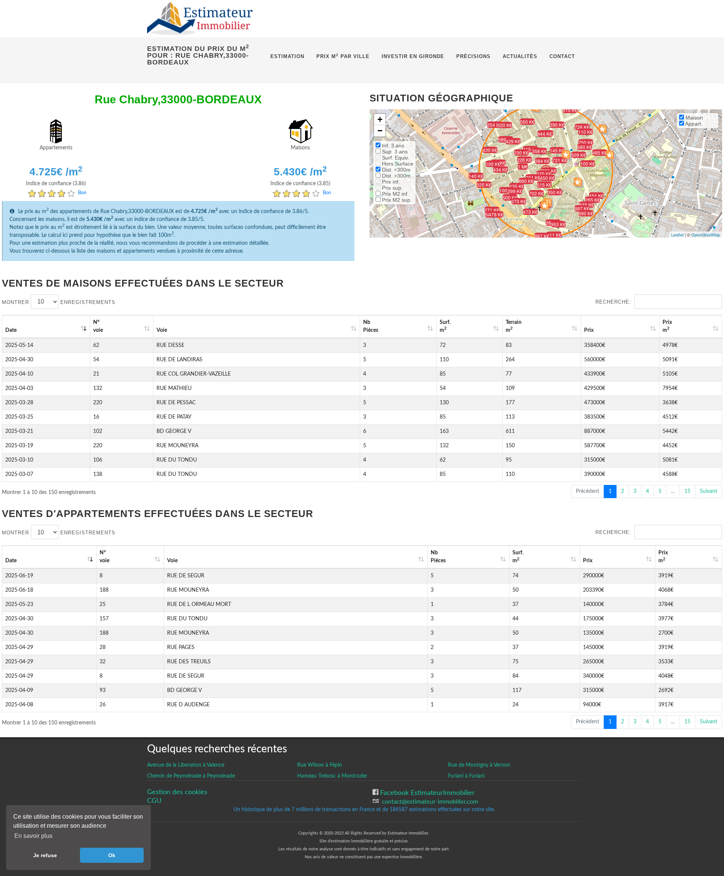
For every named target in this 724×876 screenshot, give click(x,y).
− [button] (379, 130)
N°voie (98, 326)
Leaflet (677, 235)
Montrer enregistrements (58, 302)
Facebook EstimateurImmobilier (426, 793)
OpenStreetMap (705, 235)
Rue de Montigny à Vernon (479, 765)
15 (687, 491)
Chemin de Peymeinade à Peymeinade (191, 776)
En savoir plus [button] (33, 836)
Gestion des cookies (177, 792)
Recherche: (613, 302)
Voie (161, 330)
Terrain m (514, 326)
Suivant (708, 491)
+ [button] (379, 119)
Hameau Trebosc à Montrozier (332, 776)
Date (11, 330)
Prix (589, 330)
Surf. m (445, 326)
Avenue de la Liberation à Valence (185, 765)
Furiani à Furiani (466, 776)
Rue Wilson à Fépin (319, 765)
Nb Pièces (370, 326)
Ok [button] (111, 855)
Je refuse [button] (45, 855)
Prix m (667, 326)
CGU (154, 801)
